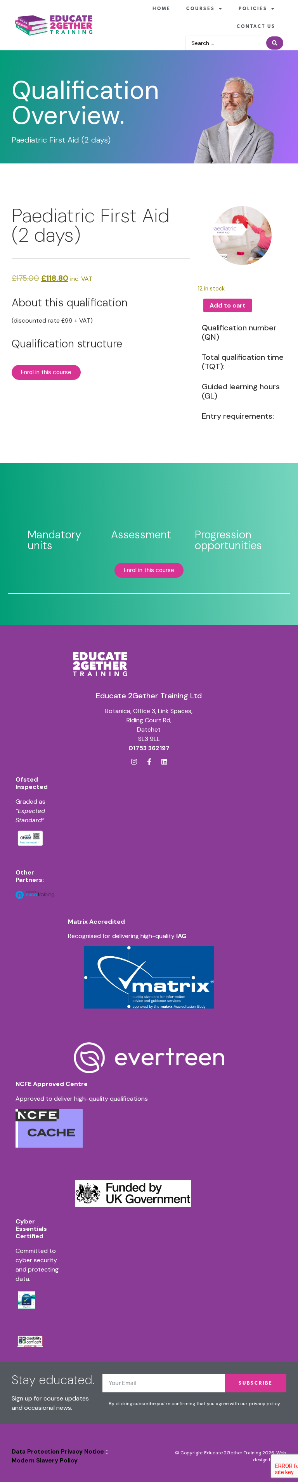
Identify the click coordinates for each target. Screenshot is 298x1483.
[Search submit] (274, 43)
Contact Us (256, 26)
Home (161, 9)
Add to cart (228, 305)
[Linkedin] (164, 761)
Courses (200, 9)
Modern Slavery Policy (45, 1460)
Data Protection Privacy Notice (58, 1452)
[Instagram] (134, 761)
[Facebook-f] (149, 761)
